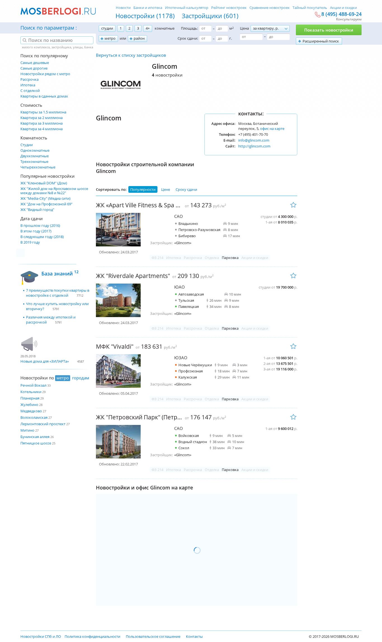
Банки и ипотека (147, 7)
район (139, 38)
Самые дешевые (34, 63)
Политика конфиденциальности (92, 636)
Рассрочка (29, 79)
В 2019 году (30, 242)
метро (110, 38)
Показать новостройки (328, 30)
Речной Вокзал (33, 385)
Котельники (30, 391)
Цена (244, 28)
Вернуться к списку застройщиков (131, 55)
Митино (27, 430)
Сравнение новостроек (269, 7)
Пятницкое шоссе (35, 443)
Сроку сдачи (186, 189)
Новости (123, 7)
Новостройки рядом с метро (45, 74)
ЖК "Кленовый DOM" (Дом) (43, 183)
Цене (165, 189)
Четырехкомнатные (37, 167)
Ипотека (27, 85)
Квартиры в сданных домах (44, 96)
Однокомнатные (34, 150)
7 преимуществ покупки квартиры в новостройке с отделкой (57, 293)
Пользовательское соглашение (153, 636)
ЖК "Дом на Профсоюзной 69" (46, 204)
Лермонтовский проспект (42, 424)
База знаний (60, 272)
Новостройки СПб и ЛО (40, 636)
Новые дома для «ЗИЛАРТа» (44, 361)
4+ (148, 28)
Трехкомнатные (34, 162)
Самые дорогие (34, 68)
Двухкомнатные (34, 156)
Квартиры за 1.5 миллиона (43, 112)
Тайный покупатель (310, 7)
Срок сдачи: (188, 38)
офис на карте (272, 128)
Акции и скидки (343, 7)
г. (230, 38)
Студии (26, 145)
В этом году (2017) (35, 231)
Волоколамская (34, 417)
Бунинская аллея (34, 436)
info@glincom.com (253, 140)
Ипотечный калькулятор (186, 7)
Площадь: (189, 28)
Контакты (194, 636)
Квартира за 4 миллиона (41, 129)
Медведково (31, 411)
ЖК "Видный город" (37, 210)
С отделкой (30, 91)
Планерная (29, 398)
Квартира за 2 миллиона (41, 118)
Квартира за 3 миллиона (41, 123)
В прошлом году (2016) (40, 225)
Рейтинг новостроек (229, 7)
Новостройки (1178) (145, 15)
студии (107, 28)
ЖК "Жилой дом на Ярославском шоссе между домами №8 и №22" (54, 191)
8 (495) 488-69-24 (341, 14)
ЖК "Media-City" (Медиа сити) (45, 198)
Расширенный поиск (321, 41)
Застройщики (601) (210, 15)
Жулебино (29, 404)
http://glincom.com (254, 146)
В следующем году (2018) (42, 237)
